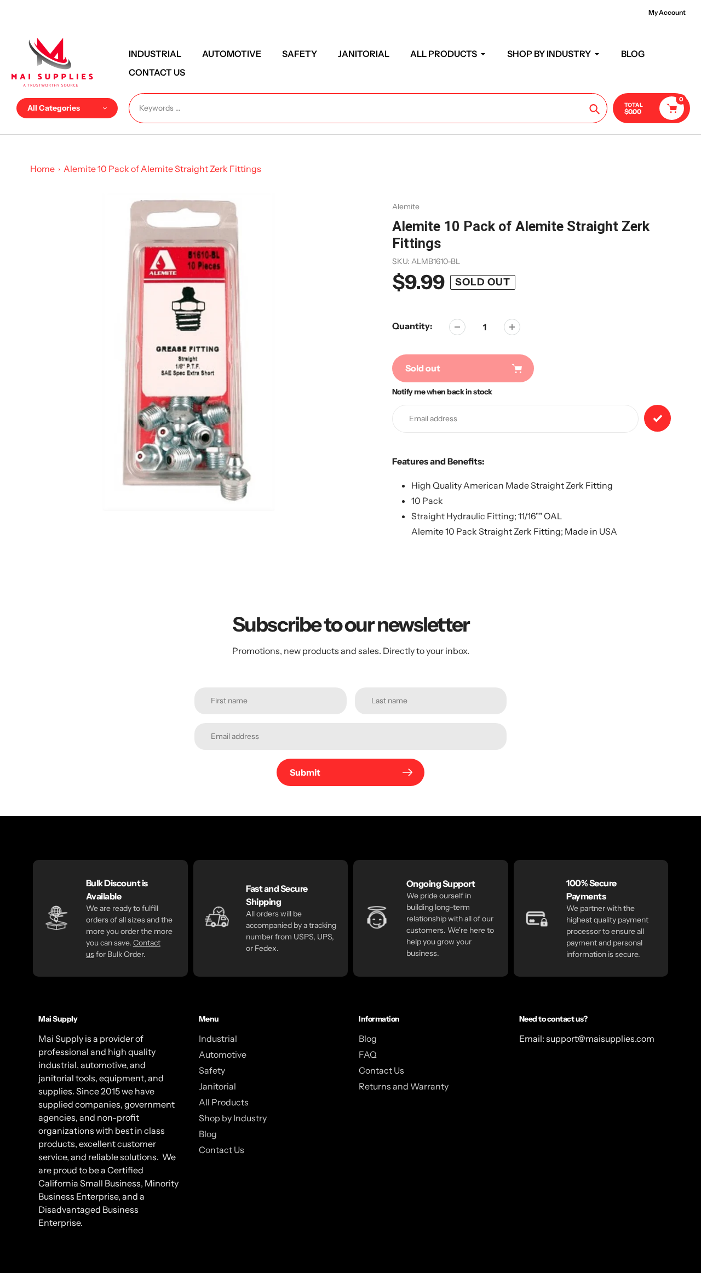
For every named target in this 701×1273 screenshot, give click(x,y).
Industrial (218, 1038)
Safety (212, 1070)
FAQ (368, 1054)
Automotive (222, 1054)
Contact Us (221, 1149)
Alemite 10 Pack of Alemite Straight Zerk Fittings (162, 168)
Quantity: (412, 325)
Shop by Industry (233, 1118)
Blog (208, 1133)
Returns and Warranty (404, 1086)
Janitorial (217, 1086)
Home (42, 168)
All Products (224, 1102)
